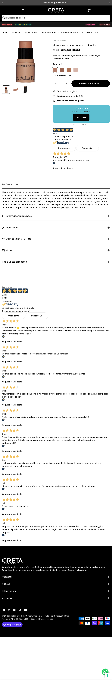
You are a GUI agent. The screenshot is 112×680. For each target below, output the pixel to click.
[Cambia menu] (23, 10)
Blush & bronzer (49, 32)
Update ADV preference (42, 619)
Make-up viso (31, 32)
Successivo (87, 148)
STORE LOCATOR (23, 24)
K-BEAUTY (90, 24)
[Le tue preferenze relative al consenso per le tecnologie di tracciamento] (107, 675)
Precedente (64, 148)
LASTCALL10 (81, 117)
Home (5, 32)
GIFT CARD (104, 24)
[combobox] (56, 18)
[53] (68, 69)
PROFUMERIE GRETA (18, 616)
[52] (62, 69)
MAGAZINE (7, 24)
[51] (55, 69)
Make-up (16, 32)
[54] (75, 69)
